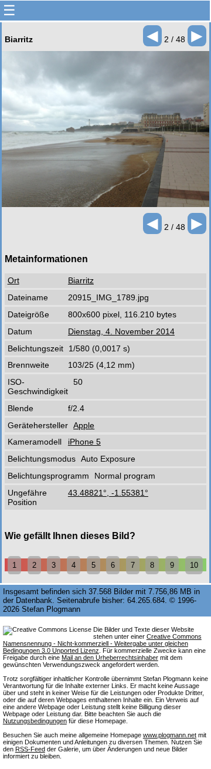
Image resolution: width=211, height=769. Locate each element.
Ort (13, 280)
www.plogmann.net (169, 734)
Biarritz (81, 280)
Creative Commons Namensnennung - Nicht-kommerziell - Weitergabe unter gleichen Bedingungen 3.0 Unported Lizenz (102, 643)
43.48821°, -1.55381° (108, 492)
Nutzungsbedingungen (35, 720)
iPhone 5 (84, 441)
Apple (83, 425)
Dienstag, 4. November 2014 (121, 331)
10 (194, 565)
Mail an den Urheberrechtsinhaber (110, 657)
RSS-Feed (30, 749)
